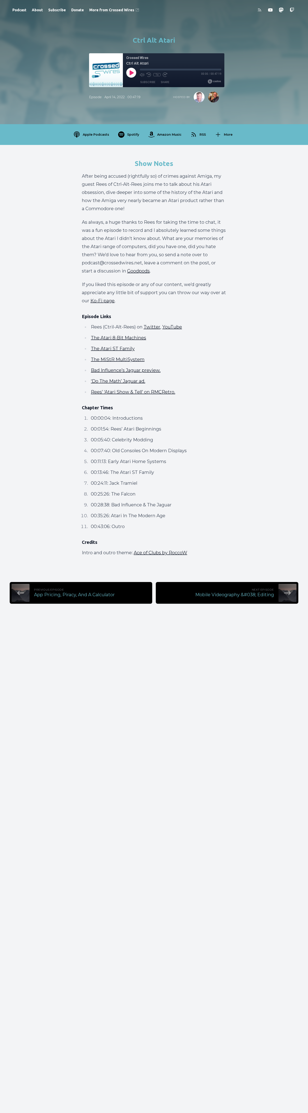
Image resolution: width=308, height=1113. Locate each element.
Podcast (19, 10)
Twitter (152, 327)
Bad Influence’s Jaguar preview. (126, 370)
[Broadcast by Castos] (214, 81)
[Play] (131, 73)
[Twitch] (292, 9)
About (37, 10)
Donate (77, 10)
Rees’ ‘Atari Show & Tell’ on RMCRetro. (133, 392)
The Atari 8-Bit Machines (118, 337)
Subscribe (57, 10)
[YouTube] (270, 9)
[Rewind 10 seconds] (149, 74)
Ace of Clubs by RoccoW (160, 552)
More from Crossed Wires (111, 10)
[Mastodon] (281, 9)
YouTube (172, 327)
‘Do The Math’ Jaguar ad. (118, 381)
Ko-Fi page (102, 300)
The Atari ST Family (113, 348)
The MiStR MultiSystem (118, 359)
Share (165, 82)
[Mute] (142, 75)
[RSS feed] (259, 9)
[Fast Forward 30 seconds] (165, 74)
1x (157, 74)
